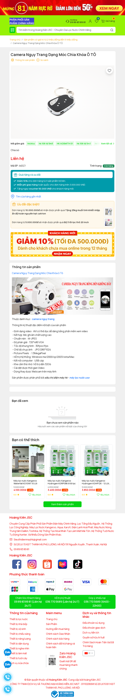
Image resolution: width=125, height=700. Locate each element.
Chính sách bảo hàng (57, 638)
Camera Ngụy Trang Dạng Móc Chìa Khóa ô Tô (37, 273)
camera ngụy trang (43, 319)
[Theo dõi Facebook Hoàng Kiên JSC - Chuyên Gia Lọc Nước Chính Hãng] (16, 564)
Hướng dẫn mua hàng (57, 629)
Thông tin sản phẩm (25, 60)
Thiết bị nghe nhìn (19, 648)
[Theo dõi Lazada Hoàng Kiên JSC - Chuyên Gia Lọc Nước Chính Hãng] (62, 564)
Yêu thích (36, 494)
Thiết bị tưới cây (18, 658)
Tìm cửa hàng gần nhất (28, 196)
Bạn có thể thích (25, 439)
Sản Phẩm (51, 624)
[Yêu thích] (109, 70)
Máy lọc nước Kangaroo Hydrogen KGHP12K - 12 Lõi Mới (95, 482)
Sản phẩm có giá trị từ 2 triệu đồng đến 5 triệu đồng (50, 39)
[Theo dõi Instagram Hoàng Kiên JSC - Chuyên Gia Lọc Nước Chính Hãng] (32, 564)
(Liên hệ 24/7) (62, 601)
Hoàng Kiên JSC (92, 679)
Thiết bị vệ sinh (17, 629)
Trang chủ (14, 39)
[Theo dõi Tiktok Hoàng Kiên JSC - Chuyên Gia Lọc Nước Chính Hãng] (77, 564)
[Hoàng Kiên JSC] (62, 7)
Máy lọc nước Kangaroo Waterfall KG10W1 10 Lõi (25, 482)
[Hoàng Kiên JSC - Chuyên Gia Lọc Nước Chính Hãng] (21, 21)
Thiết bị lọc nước (18, 619)
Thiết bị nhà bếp (18, 624)
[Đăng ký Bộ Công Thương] (62, 694)
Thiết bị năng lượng (20, 638)
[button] (108, 471)
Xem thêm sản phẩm (62, 504)
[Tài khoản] (90, 21)
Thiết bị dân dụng (19, 643)
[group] (62, 102)
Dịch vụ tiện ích (91, 632)
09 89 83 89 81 (21, 549)
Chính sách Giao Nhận (58, 633)
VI (89, 653)
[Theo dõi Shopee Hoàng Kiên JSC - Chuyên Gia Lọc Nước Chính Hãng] (47, 564)
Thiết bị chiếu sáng (19, 633)
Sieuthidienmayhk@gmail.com (30, 539)
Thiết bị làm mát (18, 653)
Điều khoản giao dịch (94, 627)
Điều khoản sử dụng (93, 622)
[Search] (112, 30)
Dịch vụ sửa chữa (19, 663)
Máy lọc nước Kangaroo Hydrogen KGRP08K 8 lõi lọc (62, 482)
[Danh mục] (12, 30)
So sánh (44, 60)
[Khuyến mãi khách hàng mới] (62, 243)
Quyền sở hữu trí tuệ (94, 637)
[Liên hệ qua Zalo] (7, 664)
